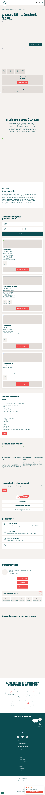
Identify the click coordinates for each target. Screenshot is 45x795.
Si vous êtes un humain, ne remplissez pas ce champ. (40, 725)
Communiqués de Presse (22, 770)
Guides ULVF (22, 764)
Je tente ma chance (34, 791)
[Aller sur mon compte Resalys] (40, 2)
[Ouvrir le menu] (42, 2)
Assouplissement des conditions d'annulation (22, 782)
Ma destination (22, 755)
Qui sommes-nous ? (22, 741)
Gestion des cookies (22, 784)
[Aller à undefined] (18, 737)
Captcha (35, 722)
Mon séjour (22, 757)
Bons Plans (22, 759)
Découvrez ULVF (22, 761)
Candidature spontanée (22, 746)
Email (35, 718)
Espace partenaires (22, 773)
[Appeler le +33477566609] (36, 2)
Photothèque (22, 768)
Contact (22, 749)
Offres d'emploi (22, 743)
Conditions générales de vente (22, 780)
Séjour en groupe (22, 766)
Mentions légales (22, 789)
